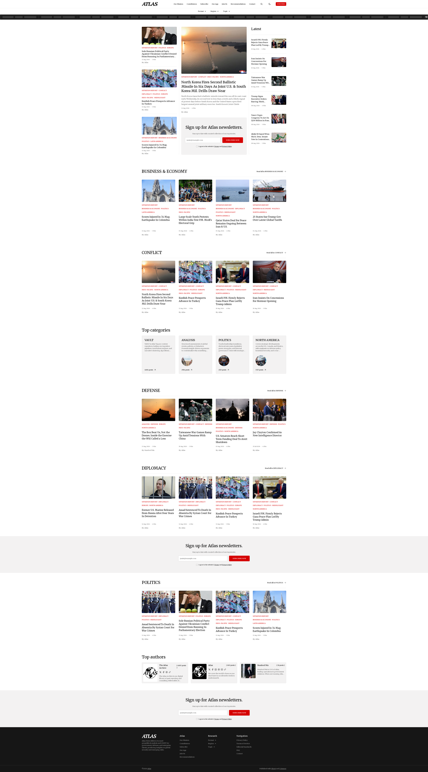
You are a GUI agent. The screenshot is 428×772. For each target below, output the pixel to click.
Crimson (282, 769)
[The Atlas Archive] (150, 673)
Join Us (224, 4)
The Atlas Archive (163, 666)
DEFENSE (154, 424)
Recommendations (238, 4)
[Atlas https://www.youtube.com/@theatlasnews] (222, 669)
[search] (261, 4)
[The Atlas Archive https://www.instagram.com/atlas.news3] (167, 672)
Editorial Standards (244, 747)
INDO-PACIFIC (147, 98)
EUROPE (170, 48)
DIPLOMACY (147, 94)
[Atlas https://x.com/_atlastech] (209, 669)
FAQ (238, 750)
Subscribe (204, 4)
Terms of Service (243, 744)
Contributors (192, 4)
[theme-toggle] (269, 4)
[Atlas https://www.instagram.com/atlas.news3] (219, 669)
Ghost (273, 769)
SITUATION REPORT (150, 48)
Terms (216, 146)
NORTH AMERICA (227, 77)
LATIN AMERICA (156, 141)
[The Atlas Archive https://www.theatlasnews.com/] (170, 672)
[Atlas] (150, 4)
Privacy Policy (227, 146)
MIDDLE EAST (159, 98)
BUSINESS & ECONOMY (167, 138)
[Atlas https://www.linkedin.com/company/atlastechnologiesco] (216, 669)
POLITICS (162, 48)
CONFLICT (162, 90)
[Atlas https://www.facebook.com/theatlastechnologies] (212, 669)
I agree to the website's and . (215, 146)
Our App (215, 4)
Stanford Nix (149, 450)
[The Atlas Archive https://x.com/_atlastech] (160, 672)
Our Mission (178, 4)
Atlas (146, 62)
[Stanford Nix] (248, 671)
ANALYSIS (146, 424)
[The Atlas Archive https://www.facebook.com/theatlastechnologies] (163, 672)
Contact (252, 4)
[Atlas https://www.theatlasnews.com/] (225, 669)
